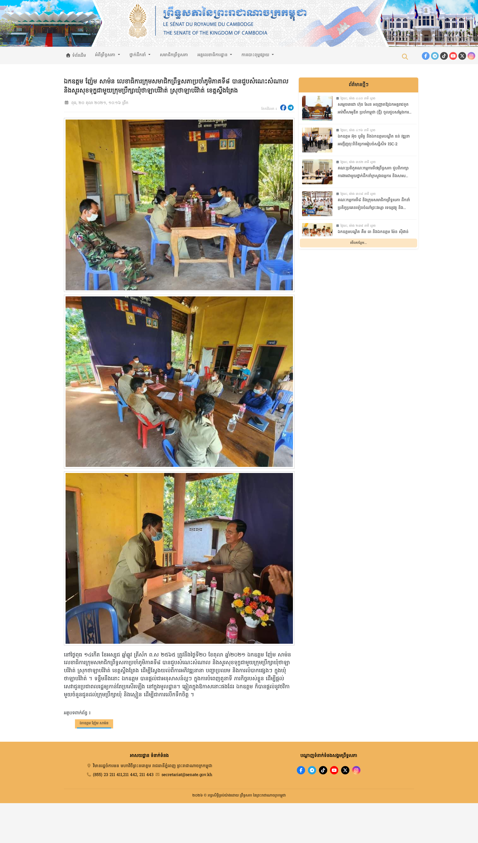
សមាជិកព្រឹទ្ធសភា (174, 55)
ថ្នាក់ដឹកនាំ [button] (138, 55)
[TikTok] (444, 56)
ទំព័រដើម (78, 56)
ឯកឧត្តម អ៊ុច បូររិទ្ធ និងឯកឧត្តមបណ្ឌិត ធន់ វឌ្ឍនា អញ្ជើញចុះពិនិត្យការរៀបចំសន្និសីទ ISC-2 (374, 141)
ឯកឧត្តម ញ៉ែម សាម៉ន (94, 723)
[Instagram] (471, 56)
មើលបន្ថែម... (358, 243)
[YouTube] (453, 56)
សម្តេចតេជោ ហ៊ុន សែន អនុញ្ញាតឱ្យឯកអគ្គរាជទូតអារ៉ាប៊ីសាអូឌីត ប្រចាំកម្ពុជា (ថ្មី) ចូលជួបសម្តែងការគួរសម (373, 109)
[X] (345, 770)
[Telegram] (435, 56)
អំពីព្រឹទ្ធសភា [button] (106, 55)
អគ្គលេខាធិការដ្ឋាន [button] (213, 55)
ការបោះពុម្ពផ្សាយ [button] (256, 55)
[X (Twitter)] (462, 56)
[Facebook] (426, 56)
